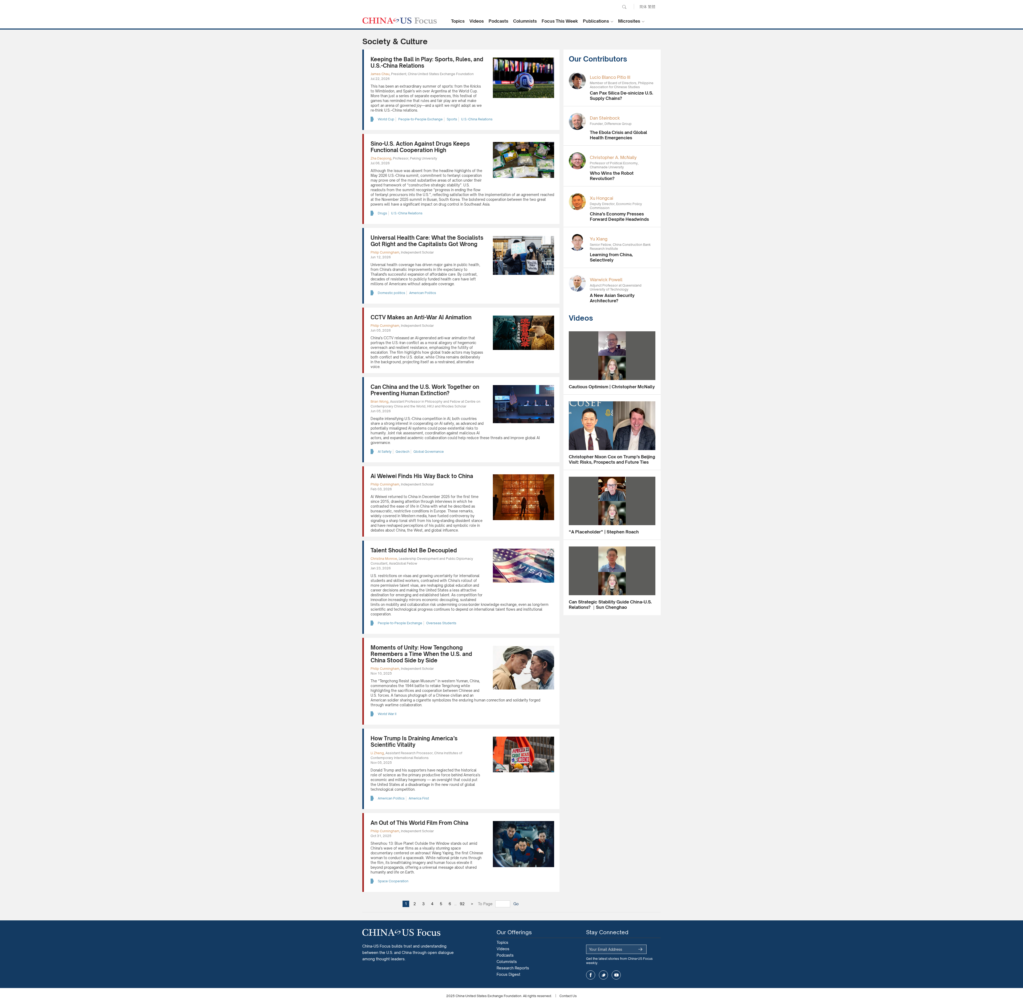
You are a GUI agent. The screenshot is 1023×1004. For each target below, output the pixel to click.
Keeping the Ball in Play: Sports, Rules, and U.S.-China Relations (427, 62)
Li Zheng (377, 753)
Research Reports (513, 968)
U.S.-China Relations (477, 119)
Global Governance (428, 452)
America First (419, 798)
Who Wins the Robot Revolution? (612, 175)
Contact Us (568, 996)
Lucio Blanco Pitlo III (610, 77)
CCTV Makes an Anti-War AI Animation (421, 317)
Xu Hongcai (601, 198)
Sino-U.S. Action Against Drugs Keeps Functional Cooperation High (420, 146)
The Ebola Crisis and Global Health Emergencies (618, 135)
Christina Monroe (384, 559)
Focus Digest (508, 974)
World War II (387, 714)
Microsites (629, 21)
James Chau (380, 74)
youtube (616, 974)
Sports (452, 119)
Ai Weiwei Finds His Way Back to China (422, 476)
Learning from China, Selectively (611, 257)
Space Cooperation (393, 881)
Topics (458, 21)
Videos (476, 21)
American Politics (422, 293)
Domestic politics (391, 293)
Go (516, 903)
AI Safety (385, 452)
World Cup (386, 119)
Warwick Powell (606, 279)
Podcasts (498, 21)
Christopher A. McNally (613, 157)
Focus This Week (560, 21)
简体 (643, 6)
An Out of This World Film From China (419, 822)
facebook (590, 974)
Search (624, 7)
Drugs (382, 213)
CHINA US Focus (399, 20)
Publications (596, 21)
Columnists (525, 21)
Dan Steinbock (605, 118)
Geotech (402, 452)
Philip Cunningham (385, 252)
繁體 (651, 6)
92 (462, 903)
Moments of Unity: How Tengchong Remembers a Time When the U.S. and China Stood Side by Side (421, 654)
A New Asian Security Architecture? (612, 298)
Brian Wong (379, 401)
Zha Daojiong (381, 158)
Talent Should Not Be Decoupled (414, 550)
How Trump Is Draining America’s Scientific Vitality (414, 741)
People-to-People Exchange (420, 119)
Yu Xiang (598, 239)
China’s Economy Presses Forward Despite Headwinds (619, 216)
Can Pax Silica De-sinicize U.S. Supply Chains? (621, 95)
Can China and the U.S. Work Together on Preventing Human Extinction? (425, 390)
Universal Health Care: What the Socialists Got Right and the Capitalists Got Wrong (427, 240)
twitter (603, 974)
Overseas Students (441, 623)
